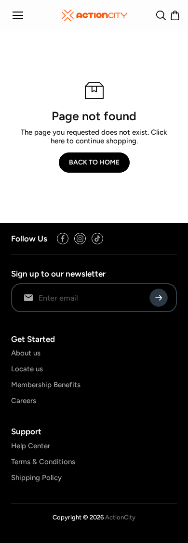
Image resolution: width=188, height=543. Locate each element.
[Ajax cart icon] (175, 15)
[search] (161, 15)
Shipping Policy (36, 477)
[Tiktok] (97, 238)
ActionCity (120, 517)
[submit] (158, 298)
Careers (23, 400)
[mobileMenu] (17, 15)
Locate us (27, 369)
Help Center (30, 446)
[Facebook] (62, 238)
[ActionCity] (94, 15)
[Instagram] (80, 238)
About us (25, 353)
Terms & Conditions (43, 461)
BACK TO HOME (94, 162)
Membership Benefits (46, 384)
